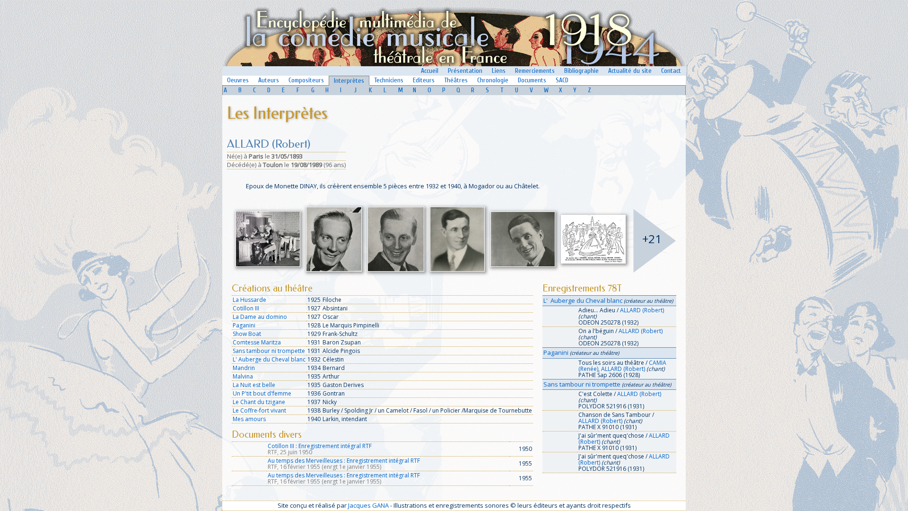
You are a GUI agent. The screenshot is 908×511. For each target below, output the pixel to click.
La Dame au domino (260, 317)
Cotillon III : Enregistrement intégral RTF (320, 446)
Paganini (244, 325)
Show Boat (247, 334)
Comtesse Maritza (257, 342)
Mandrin (244, 368)
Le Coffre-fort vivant (259, 410)
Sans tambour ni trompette (269, 351)
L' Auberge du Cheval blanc (269, 359)
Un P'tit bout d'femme (262, 393)
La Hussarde (249, 300)
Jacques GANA (368, 505)
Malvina (243, 376)
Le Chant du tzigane (259, 402)
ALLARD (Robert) (642, 310)
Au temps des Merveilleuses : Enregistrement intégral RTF (344, 461)
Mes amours (249, 419)
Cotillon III (246, 308)
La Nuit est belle (254, 385)
